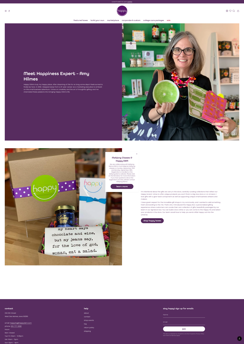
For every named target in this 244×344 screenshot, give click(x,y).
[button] (113, 20)
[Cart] (238, 10)
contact (87, 317)
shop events (89, 320)
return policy (89, 327)
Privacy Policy (200, 334)
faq (85, 324)
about (86, 313)
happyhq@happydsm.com (21, 323)
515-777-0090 (16, 326)
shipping (87, 331)
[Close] (137, 154)
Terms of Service (171, 335)
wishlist (129, 2)
